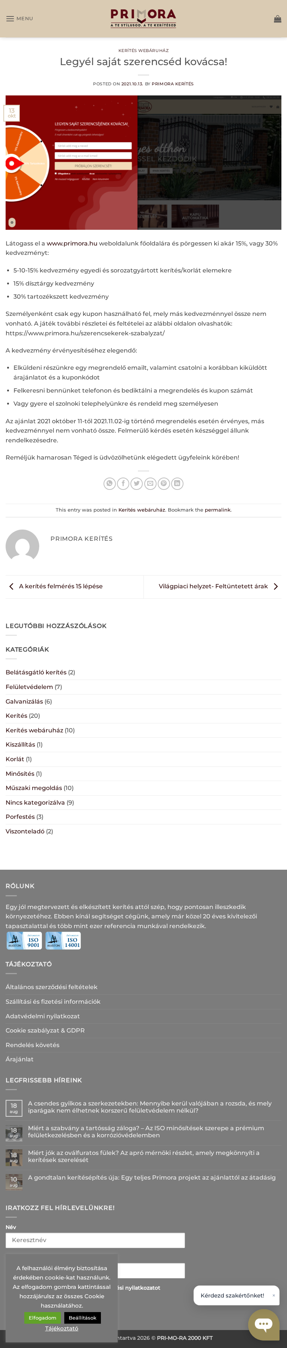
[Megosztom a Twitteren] (136, 484)
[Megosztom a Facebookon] (123, 484)
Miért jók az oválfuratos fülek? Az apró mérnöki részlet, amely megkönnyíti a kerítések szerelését (144, 1156)
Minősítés (20, 773)
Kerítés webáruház (143, 50)
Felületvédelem (29, 686)
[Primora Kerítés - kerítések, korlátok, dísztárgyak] (143, 19)
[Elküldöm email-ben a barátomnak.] (150, 484)
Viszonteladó (25, 831)
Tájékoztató (61, 1328)
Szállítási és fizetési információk (53, 1001)
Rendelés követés (32, 1045)
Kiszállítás (20, 744)
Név (11, 1227)
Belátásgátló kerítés (36, 672)
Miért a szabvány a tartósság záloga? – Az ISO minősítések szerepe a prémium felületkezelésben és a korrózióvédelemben (146, 1132)
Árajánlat (20, 1059)
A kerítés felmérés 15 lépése (60, 586)
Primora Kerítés (173, 83)
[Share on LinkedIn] (177, 484)
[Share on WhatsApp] (110, 484)
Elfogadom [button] (42, 1318)
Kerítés (16, 715)
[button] (19, 18)
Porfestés (20, 816)
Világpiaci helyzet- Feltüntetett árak (214, 586)
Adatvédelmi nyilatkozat (43, 1016)
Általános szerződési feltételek (52, 987)
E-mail (14, 1257)
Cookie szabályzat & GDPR (45, 1030)
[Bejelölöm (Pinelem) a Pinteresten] (164, 484)
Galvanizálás (24, 701)
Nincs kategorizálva (35, 802)
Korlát (15, 759)
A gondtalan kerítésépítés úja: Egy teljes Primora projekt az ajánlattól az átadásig (152, 1177)
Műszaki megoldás (34, 788)
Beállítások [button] (82, 1318)
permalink (218, 510)
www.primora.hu (72, 243)
